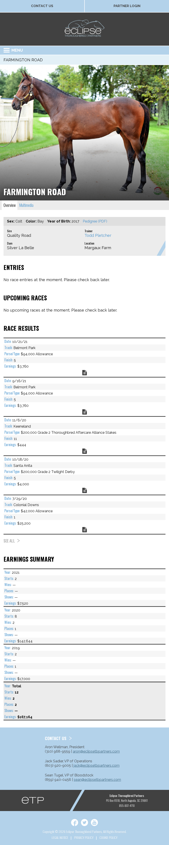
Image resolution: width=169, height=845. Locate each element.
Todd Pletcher (97, 235)
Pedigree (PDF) (95, 221)
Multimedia (26, 205)
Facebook (74, 822)
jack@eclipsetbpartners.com (96, 765)
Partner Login (127, 6)
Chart (84, 372)
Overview (10, 205)
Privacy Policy (84, 837)
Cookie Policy (108, 837)
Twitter (84, 822)
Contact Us (42, 6)
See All (9, 541)
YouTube (94, 822)
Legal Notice (60, 837)
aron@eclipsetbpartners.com (96, 751)
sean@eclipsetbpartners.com (97, 780)
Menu (17, 50)
